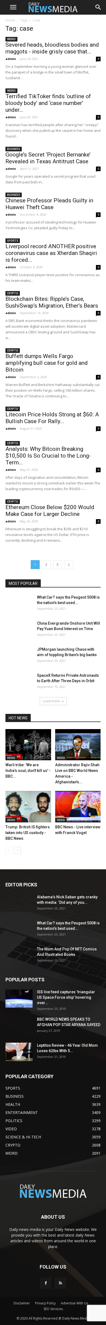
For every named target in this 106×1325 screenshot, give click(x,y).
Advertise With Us (74, 1303)
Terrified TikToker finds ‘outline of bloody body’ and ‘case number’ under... (48, 103)
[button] (98, 7)
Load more (51, 701)
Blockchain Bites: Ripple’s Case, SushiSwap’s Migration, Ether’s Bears (51, 302)
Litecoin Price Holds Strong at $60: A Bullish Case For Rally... (52, 417)
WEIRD (11, 39)
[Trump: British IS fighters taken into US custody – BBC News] (28, 806)
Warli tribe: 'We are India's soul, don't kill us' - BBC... (28, 770)
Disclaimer (22, 1303)
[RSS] (60, 1283)
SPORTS (12, 240)
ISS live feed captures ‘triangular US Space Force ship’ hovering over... (66, 997)
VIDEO (11, 758)
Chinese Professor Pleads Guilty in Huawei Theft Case (49, 203)
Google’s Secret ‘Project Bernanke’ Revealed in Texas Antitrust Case (48, 158)
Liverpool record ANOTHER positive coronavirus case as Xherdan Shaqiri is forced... (51, 253)
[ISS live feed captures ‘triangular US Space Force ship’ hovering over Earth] (19, 998)
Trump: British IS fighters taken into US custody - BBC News (27, 833)
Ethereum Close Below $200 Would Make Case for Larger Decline (49, 510)
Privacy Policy (45, 1303)
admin (10, 59)
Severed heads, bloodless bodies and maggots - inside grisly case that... (52, 48)
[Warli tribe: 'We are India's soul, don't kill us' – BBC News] (28, 744)
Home (10, 20)
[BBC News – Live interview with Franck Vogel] (78, 806)
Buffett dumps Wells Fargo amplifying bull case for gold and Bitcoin (46, 363)
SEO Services (53, 1309)
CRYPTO (12, 293)
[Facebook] (45, 1283)
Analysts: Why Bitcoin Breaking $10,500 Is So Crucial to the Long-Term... (48, 456)
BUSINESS (13, 149)
